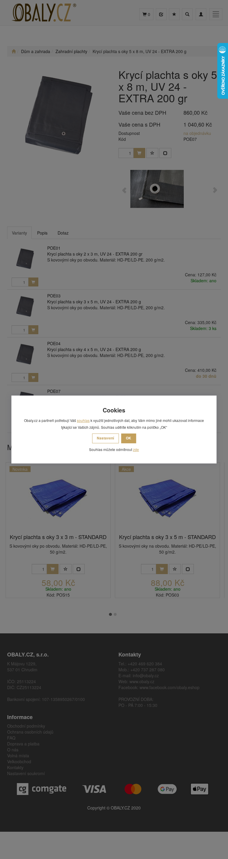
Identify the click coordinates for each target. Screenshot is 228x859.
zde (136, 449)
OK (128, 438)
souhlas (83, 420)
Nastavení (105, 438)
